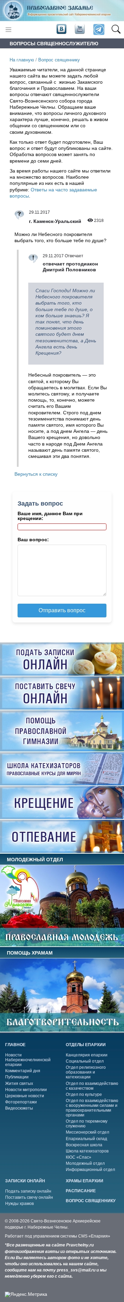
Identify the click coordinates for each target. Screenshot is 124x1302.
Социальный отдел (85, 1061)
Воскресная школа (84, 1145)
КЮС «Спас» (78, 1157)
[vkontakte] (61, 29)
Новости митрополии (26, 1089)
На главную (22, 60)
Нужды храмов (19, 1203)
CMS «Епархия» (94, 1236)
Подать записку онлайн (28, 1191)
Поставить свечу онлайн (29, 1197)
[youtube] (79, 29)
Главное (15, 1044)
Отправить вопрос (62, 610)
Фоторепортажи (21, 1102)
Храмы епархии (84, 1181)
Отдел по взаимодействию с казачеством (92, 1086)
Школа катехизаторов (87, 1151)
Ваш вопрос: (33, 539)
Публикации (17, 1077)
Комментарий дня (22, 1070)
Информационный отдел (90, 1169)
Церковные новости (24, 1095)
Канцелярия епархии (86, 1055)
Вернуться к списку (36, 474)
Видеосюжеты (19, 1108)
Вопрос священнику (59, 60)
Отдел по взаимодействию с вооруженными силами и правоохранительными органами (92, 1107)
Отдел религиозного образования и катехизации (86, 1072)
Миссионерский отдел (87, 1132)
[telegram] (98, 30)
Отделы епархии (86, 1044)
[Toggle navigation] (8, 29)
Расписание (81, 1190)
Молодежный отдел (85, 1163)
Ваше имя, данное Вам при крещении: (50, 516)
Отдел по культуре (84, 1094)
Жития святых (19, 1083)
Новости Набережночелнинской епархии (28, 1060)
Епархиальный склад (86, 1138)
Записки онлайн (25, 1181)
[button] (116, 30)
